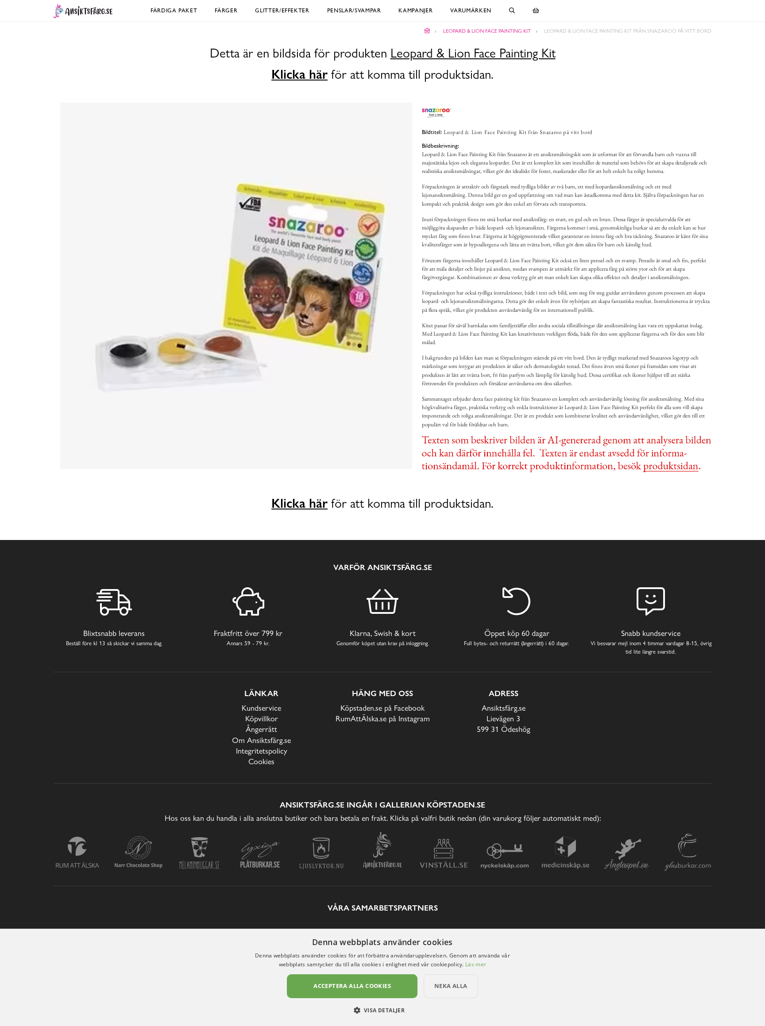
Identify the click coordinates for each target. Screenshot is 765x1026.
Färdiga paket (174, 10)
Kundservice (261, 707)
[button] (382, 1010)
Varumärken (470, 10)
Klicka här (299, 74)
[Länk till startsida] (427, 31)
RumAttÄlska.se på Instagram (383, 718)
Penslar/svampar (354, 10)
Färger (226, 10)
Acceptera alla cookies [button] (352, 986)
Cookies (261, 761)
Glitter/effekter (282, 10)
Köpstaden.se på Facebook (382, 707)
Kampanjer (415, 10)
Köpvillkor (261, 718)
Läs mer (475, 964)
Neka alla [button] (451, 986)
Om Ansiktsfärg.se (261, 740)
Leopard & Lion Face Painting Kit (473, 53)
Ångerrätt (261, 729)
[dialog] (382, 977)
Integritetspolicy (261, 750)
